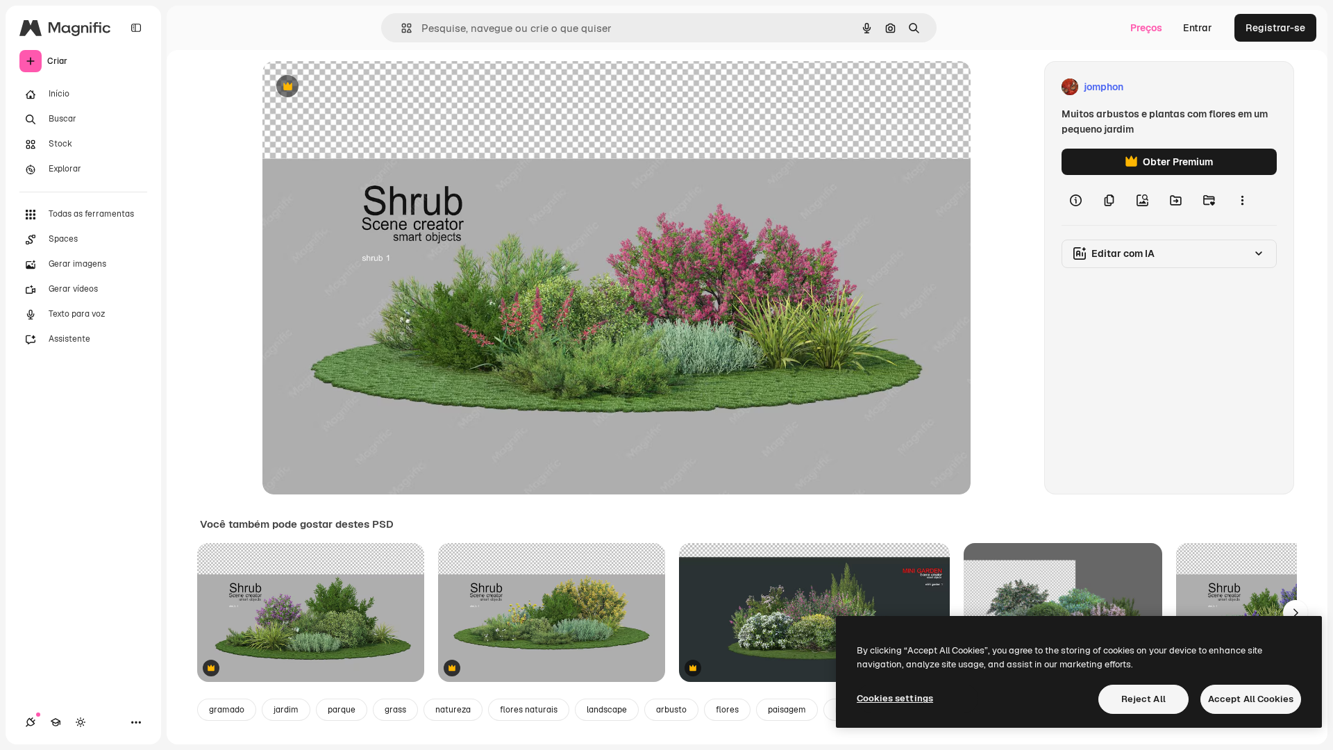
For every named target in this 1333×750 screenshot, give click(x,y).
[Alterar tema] (80, 722)
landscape (607, 709)
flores (727, 709)
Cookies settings (895, 698)
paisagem (787, 709)
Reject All (1143, 699)
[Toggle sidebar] (136, 28)
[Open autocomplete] (401, 28)
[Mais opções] (1242, 200)
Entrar (1197, 28)
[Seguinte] (1295, 612)
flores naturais (528, 709)
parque (341, 709)
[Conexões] (30, 722)
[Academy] (55, 722)
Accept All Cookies (1250, 699)
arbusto (671, 709)
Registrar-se (1275, 28)
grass (395, 709)
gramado (226, 709)
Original (351, 87)
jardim (286, 709)
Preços (1146, 28)
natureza (453, 709)
